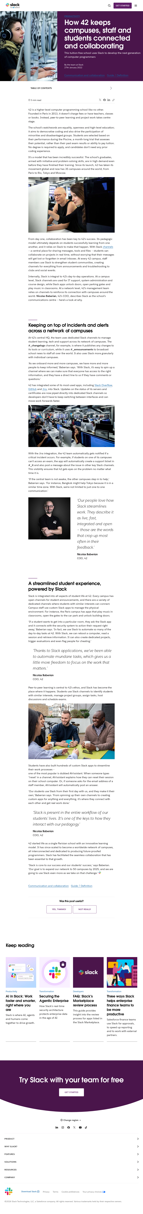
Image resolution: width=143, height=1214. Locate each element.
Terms (55, 1192)
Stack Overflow (103, 385)
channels (108, 246)
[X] (74, 1127)
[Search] (109, 6)
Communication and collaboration (84, 75)
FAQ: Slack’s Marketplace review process (85, 1000)
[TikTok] (86, 1127)
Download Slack (28, 1191)
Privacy (46, 1192)
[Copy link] (113, 100)
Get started (122, 5)
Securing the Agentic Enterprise (53, 998)
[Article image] (54, 972)
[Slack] (13, 5)
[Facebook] (104, 100)
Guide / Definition (117, 75)
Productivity (72, 16)
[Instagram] (62, 1127)
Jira (44, 389)
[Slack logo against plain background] (88, 972)
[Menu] (135, 5)
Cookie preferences (70, 1192)
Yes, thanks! (59, 909)
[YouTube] (80, 1127)
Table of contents (41, 88)
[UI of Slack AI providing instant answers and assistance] (21, 972)
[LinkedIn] (109, 100)
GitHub (32, 389)
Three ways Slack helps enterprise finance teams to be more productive (120, 1005)
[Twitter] (100, 100)
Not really (84, 909)
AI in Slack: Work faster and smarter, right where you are (21, 1003)
